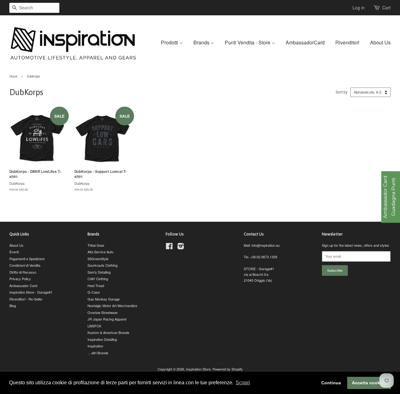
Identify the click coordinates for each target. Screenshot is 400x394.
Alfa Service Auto (100, 251)
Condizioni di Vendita (24, 265)
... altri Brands (98, 352)
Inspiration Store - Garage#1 (30, 292)
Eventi (14, 251)
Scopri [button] (243, 382)
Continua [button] (331, 382)
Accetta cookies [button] (369, 382)
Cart (386, 7)
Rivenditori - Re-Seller (25, 298)
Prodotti (170, 42)
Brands (202, 42)
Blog (12, 305)
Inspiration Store (198, 368)
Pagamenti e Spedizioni (26, 258)
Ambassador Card (23, 285)
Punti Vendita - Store (248, 42)
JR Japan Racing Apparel (107, 318)
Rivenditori (347, 42)
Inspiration (95, 345)
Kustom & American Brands (108, 332)
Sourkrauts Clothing (103, 265)
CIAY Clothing (98, 278)
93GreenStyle (98, 258)
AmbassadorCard (305, 42)
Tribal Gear (96, 245)
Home (13, 76)
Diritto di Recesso (22, 272)
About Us (380, 42)
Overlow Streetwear (103, 312)
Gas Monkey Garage (104, 298)
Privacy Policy (20, 278)
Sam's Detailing (99, 272)
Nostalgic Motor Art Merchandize (112, 305)
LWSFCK (94, 325)
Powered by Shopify (227, 368)
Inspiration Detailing (102, 339)
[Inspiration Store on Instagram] (180, 247)
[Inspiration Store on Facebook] (169, 247)
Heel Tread (96, 285)
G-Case (94, 292)
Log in (358, 7)
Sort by (342, 91)
